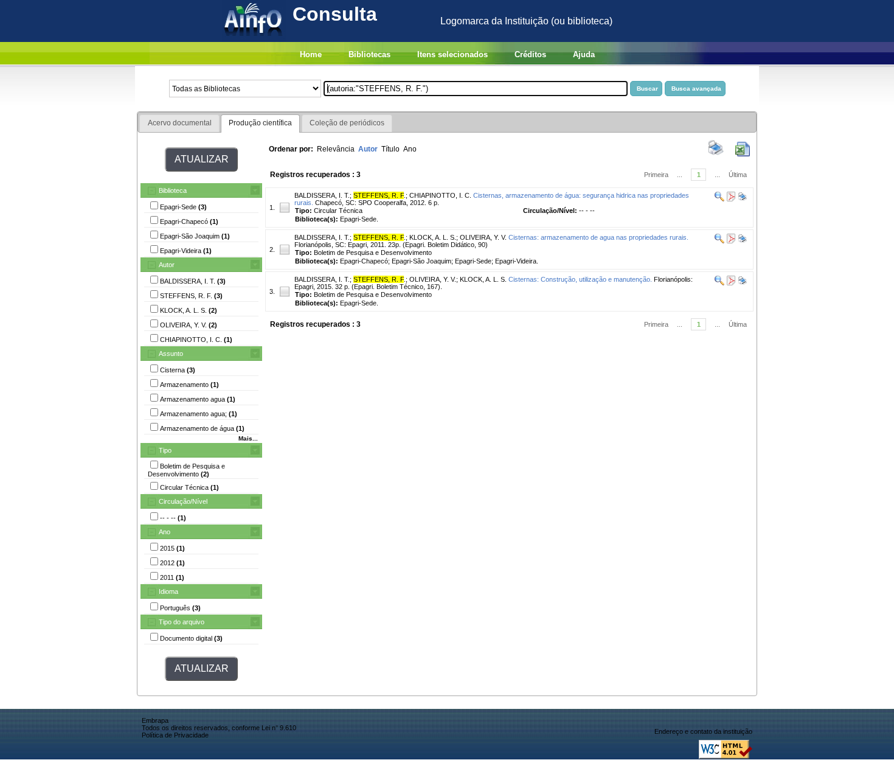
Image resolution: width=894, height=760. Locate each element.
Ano (164, 531)
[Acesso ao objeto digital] (730, 199)
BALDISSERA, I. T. (322, 195)
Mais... (248, 438)
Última (738, 174)
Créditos (530, 54)
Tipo (165, 450)
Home (311, 54)
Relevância (336, 149)
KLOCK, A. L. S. (432, 237)
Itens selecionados (452, 54)
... (679, 174)
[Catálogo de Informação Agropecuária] (254, 38)
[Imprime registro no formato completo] (741, 199)
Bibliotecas (369, 54)
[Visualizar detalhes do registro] (719, 199)
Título (390, 149)
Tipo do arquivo (181, 622)
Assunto (171, 353)
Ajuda (584, 54)
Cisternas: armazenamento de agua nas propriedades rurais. (598, 237)
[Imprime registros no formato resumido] (715, 154)
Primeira (656, 174)
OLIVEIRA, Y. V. (483, 237)
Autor (167, 264)
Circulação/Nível (183, 501)
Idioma (168, 591)
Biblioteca (173, 190)
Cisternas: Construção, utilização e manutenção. (580, 279)
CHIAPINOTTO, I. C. (440, 195)
